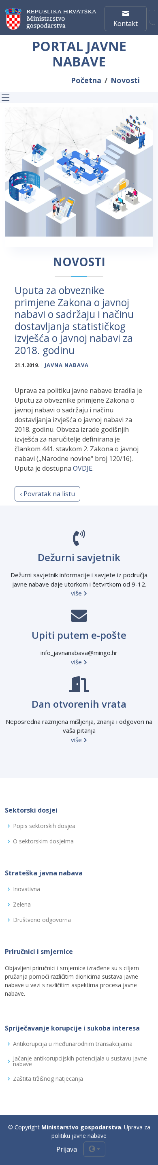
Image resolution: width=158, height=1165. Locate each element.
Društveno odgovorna (42, 920)
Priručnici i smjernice (39, 951)
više (77, 593)
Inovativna (26, 889)
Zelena (22, 904)
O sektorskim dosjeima (43, 841)
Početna (86, 80)
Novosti (125, 80)
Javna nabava (67, 365)
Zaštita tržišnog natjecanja (48, 1079)
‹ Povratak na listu (47, 493)
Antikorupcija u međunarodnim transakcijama (72, 1044)
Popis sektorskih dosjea (44, 826)
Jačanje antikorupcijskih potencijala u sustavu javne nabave (80, 1061)
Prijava (66, 1149)
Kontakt (125, 23)
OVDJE (82, 468)
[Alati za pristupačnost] (152, 17)
